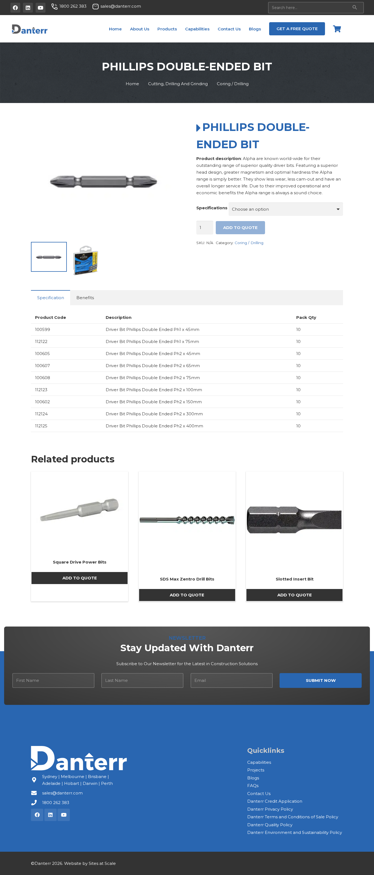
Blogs (253, 777)
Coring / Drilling (233, 83)
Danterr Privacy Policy (270, 809)
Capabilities (259, 762)
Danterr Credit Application (274, 801)
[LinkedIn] (28, 8)
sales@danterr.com (62, 793)
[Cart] (337, 28)
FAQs (252, 785)
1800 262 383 (55, 802)
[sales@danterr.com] (36, 793)
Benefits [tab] (85, 297)
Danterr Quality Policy (269, 824)
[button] (153, 28)
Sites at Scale (102, 863)
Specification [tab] (50, 297)
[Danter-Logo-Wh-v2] (79, 758)
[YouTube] (40, 8)
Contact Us (259, 793)
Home (132, 83)
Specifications (212, 207)
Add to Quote (240, 227)
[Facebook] (15, 8)
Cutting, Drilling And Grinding (178, 83)
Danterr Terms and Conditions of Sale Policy (292, 816)
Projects (255, 770)
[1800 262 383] (36, 802)
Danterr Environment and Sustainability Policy (294, 832)
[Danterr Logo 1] (29, 29)
